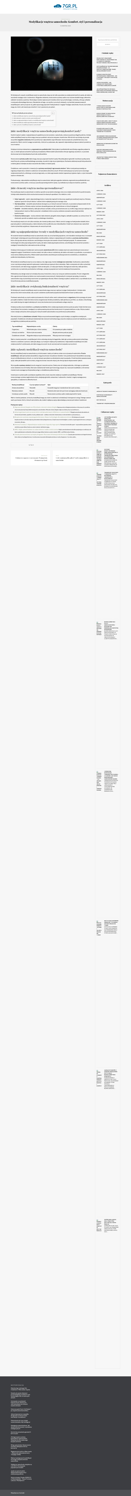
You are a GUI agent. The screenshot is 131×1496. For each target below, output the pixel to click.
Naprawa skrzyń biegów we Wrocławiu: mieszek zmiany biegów (36, 407)
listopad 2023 (101, 215)
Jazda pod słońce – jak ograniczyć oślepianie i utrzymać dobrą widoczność (106, 84)
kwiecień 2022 (101, 236)
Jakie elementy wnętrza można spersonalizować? (27, 118)
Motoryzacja (65, 19)
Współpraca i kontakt (17, 1493)
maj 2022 (99, 233)
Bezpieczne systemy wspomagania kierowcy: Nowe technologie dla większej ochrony (43, 417)
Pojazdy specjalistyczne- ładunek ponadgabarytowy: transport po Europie (106, 130)
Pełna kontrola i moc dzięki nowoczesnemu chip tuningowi (20, 1421)
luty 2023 (100, 226)
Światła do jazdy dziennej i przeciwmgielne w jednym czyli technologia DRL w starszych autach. (20, 1395)
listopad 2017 (101, 349)
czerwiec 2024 (101, 208)
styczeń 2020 (101, 331)
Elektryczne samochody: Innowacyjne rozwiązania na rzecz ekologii (106, 151)
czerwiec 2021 (101, 271)
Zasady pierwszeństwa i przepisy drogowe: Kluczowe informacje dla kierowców (41, 434)
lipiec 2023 (100, 218)
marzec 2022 (100, 240)
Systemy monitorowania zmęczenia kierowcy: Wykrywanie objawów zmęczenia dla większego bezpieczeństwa (111, 454)
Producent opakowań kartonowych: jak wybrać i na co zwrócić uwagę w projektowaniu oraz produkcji (107, 60)
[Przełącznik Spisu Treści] (52, 113)
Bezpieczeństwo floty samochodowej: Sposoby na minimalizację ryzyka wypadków (111, 625)
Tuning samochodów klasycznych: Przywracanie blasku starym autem (106, 107)
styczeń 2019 (101, 338)
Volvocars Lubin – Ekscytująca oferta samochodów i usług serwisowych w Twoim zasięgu (107, 122)
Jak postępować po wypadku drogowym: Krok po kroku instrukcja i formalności (20, 1415)
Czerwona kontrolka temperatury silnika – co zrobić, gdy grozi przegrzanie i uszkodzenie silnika (111, 775)
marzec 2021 (100, 282)
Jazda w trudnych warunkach (107, 391)
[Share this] (60, 445)
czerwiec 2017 (101, 367)
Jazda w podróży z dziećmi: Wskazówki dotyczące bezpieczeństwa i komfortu (110, 1073)
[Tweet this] (63, 445)
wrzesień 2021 (101, 261)
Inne (98, 388)
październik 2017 (102, 353)
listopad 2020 (101, 296)
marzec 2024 (100, 211)
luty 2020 (100, 328)
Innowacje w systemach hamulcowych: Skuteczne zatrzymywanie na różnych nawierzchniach (19, 1403)
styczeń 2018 (101, 342)
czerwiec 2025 (101, 201)
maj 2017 (99, 370)
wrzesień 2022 (101, 229)
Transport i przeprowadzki (106, 403)
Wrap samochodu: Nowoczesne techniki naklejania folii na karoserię (21, 1446)
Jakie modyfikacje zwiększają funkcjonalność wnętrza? (28, 122)
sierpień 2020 (101, 307)
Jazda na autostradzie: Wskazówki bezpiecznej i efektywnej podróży (18, 1472)
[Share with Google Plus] (66, 445)
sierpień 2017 (101, 360)
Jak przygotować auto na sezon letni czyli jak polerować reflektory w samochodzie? (42, 412)
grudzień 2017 (101, 346)
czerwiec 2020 (101, 314)
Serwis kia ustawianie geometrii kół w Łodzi (21, 1432)
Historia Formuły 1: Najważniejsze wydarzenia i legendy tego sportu (37, 424)
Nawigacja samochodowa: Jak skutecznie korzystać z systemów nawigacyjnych (21, 1427)
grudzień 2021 (101, 250)
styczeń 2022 (101, 247)
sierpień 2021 (101, 264)
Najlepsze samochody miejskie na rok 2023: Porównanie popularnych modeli (21, 1466)
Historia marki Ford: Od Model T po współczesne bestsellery (21, 1409)
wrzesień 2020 (101, 303)
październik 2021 (102, 257)
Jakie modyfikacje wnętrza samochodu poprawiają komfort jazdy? (32, 116)
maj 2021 (99, 275)
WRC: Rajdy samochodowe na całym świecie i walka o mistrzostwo (36, 429)
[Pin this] (69, 445)
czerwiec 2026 (101, 194)
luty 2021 (100, 286)
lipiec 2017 (100, 363)
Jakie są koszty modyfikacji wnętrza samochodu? (27, 124)
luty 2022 (100, 243)
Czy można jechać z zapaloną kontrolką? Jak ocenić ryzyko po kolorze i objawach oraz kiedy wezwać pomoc (110, 421)
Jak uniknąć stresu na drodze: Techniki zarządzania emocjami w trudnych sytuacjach (107, 137)
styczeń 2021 (101, 289)
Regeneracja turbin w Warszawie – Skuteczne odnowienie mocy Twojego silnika (21, 1453)
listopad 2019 (101, 335)
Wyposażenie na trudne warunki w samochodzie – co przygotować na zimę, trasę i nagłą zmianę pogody (107, 69)
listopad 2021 (101, 254)
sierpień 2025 (101, 197)
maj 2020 (99, 317)
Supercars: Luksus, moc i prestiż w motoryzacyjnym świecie (110, 1222)
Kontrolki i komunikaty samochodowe (104, 395)
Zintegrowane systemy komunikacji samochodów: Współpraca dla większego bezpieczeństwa (19, 1439)
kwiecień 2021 (101, 278)
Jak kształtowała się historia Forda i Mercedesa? (107, 157)
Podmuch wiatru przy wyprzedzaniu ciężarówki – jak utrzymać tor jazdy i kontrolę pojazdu (107, 77)
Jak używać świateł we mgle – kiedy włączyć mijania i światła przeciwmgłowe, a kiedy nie (107, 90)
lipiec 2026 (100, 190)
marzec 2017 (100, 374)
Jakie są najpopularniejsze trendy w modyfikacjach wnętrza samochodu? (33, 120)
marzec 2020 (100, 324)
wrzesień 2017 (101, 356)
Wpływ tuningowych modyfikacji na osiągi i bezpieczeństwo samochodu (21, 1459)
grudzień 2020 (101, 293)
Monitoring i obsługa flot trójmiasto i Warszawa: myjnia (20, 1388)
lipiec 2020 (100, 310)
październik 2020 (102, 300)
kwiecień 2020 (101, 321)
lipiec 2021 (100, 268)
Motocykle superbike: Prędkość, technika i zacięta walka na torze (111, 923)
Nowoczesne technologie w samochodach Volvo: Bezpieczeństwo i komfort (106, 115)
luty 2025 (100, 204)
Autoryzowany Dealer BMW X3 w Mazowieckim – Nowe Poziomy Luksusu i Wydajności (21, 1479)
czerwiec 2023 (101, 222)
